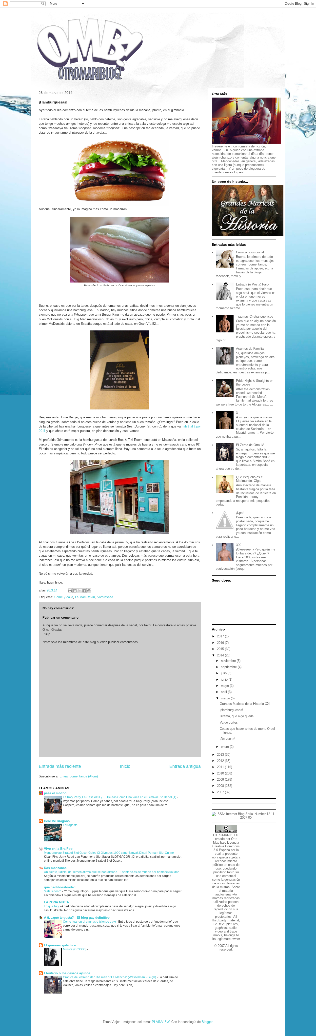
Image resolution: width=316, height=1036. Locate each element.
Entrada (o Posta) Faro (252, 284)
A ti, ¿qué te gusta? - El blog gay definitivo (77, 917)
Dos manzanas (55, 868)
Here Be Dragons (57, 821)
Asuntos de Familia (250, 348)
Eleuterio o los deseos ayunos (67, 973)
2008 (221, 786)
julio (224, 673)
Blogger (207, 1022)
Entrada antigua (185, 766)
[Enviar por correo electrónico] (70, 590)
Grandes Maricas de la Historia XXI (245, 704)
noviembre (229, 661)
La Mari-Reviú (85, 597)
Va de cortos (229, 722)
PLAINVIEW (160, 1022)
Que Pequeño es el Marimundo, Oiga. (249, 479)
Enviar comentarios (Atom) (78, 776)
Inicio (125, 766)
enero (225, 747)
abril (224, 692)
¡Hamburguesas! (231, 710)
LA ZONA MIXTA (56, 902)
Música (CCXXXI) (75, 949)
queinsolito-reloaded (60, 887)
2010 (221, 773)
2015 (221, 649)
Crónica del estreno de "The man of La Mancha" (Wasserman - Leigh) (110, 977)
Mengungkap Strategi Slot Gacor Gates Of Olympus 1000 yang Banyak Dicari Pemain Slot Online (109, 852)
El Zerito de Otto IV (250, 445)
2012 (221, 761)
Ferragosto (70, 825)
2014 (221, 655)
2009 (221, 779)
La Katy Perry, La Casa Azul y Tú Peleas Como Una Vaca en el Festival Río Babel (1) (120, 797)
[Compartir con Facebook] (84, 590)
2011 (221, 767)
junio (225, 679)
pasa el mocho (55, 793)
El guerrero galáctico (60, 945)
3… (238, 413)
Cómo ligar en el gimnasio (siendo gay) (90, 921)
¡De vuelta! (227, 739)
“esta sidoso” (53, 891)
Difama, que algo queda (237, 716)
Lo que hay (52, 906)
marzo (226, 698)
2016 (221, 643)
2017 (221, 636)
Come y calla (63, 597)
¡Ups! (240, 513)
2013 (221, 754)
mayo (225, 686)
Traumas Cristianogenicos (254, 316)
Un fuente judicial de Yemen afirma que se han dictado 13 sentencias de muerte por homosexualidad (112, 872)
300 (238, 545)
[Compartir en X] (79, 590)
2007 (221, 792)
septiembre (229, 667)
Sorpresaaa (105, 597)
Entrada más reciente (60, 766)
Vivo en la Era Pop (58, 849)
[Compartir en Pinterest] (88, 590)
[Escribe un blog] (74, 590)
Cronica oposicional (250, 252)
